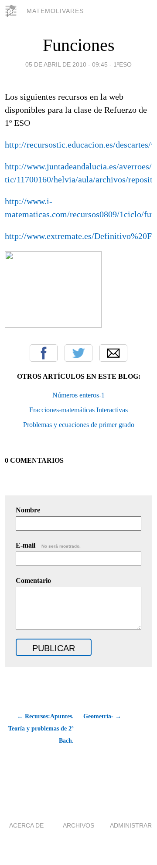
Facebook (44, 353)
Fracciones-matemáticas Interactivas (78, 410)
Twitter (78, 353)
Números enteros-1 (78, 395)
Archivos (78, 825)
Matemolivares (55, 10)
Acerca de (26, 825)
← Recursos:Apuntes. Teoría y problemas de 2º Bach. (41, 728)
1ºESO (122, 64)
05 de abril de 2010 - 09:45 (66, 64)
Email (113, 353)
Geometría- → (102, 716)
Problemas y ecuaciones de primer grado (78, 424)
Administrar (131, 825)
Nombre (28, 510)
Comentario (33, 580)
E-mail (48, 545)
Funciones (79, 45)
